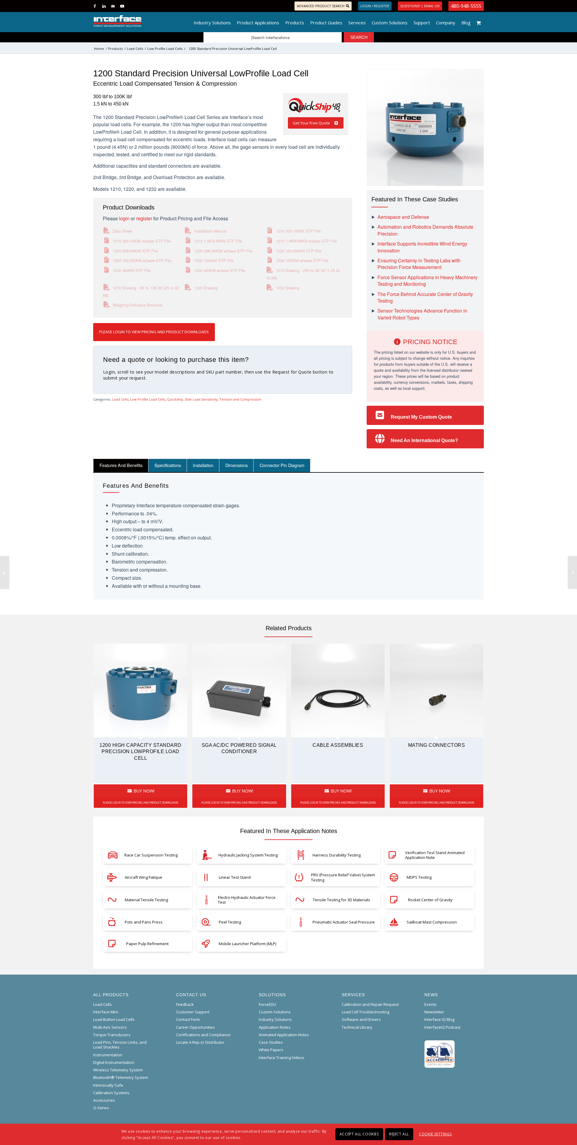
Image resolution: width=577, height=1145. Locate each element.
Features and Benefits (120, 465)
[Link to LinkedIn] (103, 6)
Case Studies (271, 1042)
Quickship (175, 399)
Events (430, 1004)
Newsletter (434, 1012)
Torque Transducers (111, 1034)
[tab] (120, 465)
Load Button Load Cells (114, 1019)
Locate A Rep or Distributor (200, 1042)
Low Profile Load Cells (147, 399)
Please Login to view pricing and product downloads (154, 331)
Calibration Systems (111, 1092)
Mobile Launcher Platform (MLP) (247, 943)
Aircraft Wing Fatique (143, 877)
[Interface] (137, 21)
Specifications (167, 465)
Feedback (185, 1004)
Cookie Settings (435, 1134)
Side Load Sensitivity (201, 399)
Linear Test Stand (235, 877)
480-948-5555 (466, 6)
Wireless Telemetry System (118, 1070)
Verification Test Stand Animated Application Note (435, 855)
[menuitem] (212, 21)
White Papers (271, 1049)
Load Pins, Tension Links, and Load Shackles (120, 1045)
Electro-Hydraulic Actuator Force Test (247, 900)
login (124, 218)
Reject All (399, 1134)
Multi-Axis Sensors (110, 1027)
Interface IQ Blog (439, 1019)
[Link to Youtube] (122, 6)
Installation (203, 465)
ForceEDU (267, 1004)
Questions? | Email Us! (420, 6)
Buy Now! (143, 791)
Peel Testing (230, 922)
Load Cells (120, 399)
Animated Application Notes (284, 1034)
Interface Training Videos (281, 1057)
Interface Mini (105, 1012)
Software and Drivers (361, 1019)
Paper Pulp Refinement (147, 943)
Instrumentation (107, 1055)
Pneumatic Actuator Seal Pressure (344, 922)
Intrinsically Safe (108, 1085)
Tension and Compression (240, 399)
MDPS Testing (419, 877)
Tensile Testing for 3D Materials (341, 899)
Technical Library (357, 1027)
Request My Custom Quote (421, 417)
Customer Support (192, 1012)
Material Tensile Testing (146, 899)
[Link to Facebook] (94, 6)
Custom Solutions (275, 1012)
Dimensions (236, 465)
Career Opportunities (195, 1027)
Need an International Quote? (424, 440)
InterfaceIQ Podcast (442, 1027)
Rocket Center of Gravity (430, 899)
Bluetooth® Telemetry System (120, 1077)
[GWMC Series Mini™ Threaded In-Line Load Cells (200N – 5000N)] (572, 572)
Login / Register (374, 6)
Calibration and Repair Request (370, 1004)
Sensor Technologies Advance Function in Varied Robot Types (422, 314)
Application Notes (275, 1027)
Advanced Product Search (320, 6)
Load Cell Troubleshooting (365, 1012)
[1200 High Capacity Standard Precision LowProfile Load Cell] (4, 572)
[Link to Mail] (112, 6)
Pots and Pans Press (144, 922)
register (144, 218)
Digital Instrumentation (113, 1062)
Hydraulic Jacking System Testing (248, 855)
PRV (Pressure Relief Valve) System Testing (343, 877)
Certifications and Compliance (203, 1034)
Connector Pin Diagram (282, 465)
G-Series (101, 1107)
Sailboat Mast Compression (432, 922)
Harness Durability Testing (337, 855)
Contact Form (188, 1019)
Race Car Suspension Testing (151, 855)
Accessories (104, 1100)
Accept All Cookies (359, 1134)
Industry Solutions (275, 1019)
